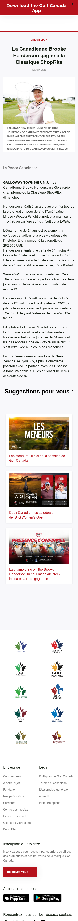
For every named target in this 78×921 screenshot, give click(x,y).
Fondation (9, 789)
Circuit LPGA (39, 39)
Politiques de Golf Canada (56, 776)
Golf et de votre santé (17, 822)
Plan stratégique (50, 803)
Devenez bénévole (15, 816)
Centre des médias (15, 809)
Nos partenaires (13, 796)
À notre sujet (11, 783)
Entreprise (11, 767)
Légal (43, 767)
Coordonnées (12, 776)
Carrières (9, 803)
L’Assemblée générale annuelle (53, 792)
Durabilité (9, 829)
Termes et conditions (53, 783)
